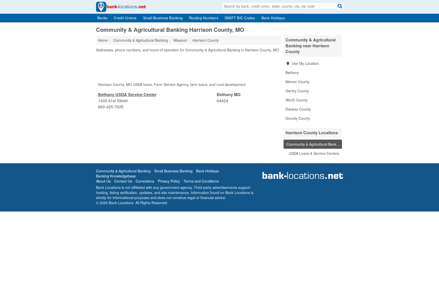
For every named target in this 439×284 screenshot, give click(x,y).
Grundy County (298, 118)
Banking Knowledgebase (116, 175)
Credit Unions (125, 17)
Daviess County (298, 109)
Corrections (145, 181)
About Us (103, 181)
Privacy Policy (169, 181)
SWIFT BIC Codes (240, 17)
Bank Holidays (273, 17)
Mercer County (297, 81)
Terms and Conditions (201, 181)
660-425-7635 (110, 107)
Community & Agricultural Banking (313, 144)
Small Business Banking (163, 17)
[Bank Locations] (121, 6)
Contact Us (123, 181)
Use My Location (305, 63)
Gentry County (297, 90)
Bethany (292, 72)
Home (103, 40)
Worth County (297, 99)
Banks (102, 17)
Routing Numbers (203, 17)
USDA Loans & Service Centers (313, 153)
